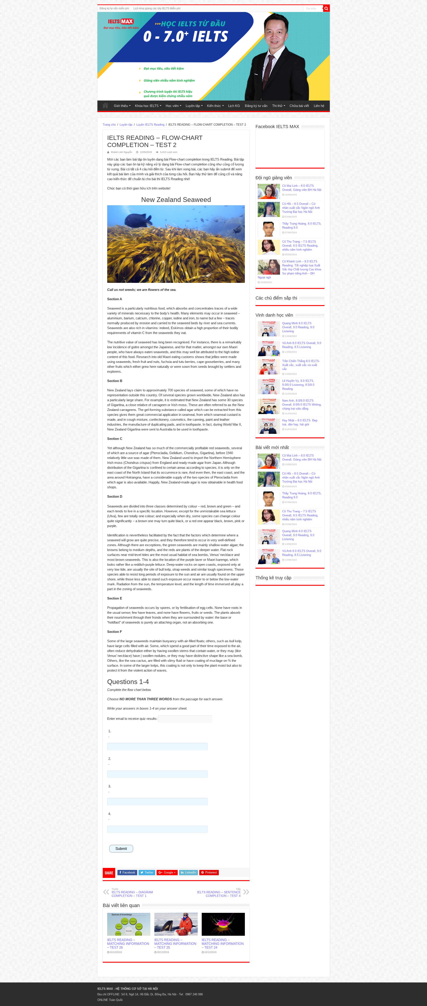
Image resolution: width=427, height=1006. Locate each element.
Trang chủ (105, 105)
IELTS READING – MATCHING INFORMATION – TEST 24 (223, 943)
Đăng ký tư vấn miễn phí (114, 8)
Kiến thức (214, 106)
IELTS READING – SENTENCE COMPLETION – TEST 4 (219, 892)
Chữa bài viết (299, 106)
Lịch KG (234, 106)
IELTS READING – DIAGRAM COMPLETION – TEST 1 (132, 892)
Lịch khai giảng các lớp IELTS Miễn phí (156, 8)
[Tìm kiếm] (326, 8)
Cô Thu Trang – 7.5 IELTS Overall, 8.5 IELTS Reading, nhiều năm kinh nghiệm (300, 245)
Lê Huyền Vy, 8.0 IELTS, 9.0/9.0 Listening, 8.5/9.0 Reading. (298, 384)
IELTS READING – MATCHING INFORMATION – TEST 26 (128, 943)
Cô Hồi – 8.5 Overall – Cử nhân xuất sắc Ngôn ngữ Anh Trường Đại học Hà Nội (301, 207)
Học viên (172, 106)
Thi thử (277, 106)
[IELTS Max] (213, 56)
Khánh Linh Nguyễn (121, 152)
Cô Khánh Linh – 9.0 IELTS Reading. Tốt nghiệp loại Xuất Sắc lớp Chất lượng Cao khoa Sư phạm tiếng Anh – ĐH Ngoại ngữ (289, 269)
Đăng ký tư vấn (256, 106)
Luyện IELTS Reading (150, 124)
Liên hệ (319, 106)
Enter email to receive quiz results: (132, 718)
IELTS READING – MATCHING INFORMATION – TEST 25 (175, 943)
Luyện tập (193, 106)
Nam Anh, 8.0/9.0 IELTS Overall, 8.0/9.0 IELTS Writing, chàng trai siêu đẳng (302, 404)
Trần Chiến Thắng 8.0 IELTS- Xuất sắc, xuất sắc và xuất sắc (301, 365)
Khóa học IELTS (147, 106)
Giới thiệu (121, 106)
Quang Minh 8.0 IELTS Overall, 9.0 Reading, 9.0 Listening (298, 327)
